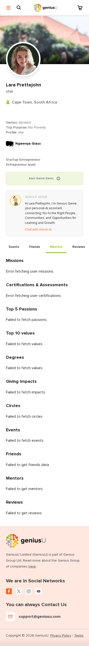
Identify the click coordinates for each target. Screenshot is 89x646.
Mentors (56, 247)
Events (14, 247)
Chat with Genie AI (38, 230)
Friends (34, 247)
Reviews (78, 247)
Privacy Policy (60, 635)
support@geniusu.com (40, 616)
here (32, 566)
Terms (79, 635)
